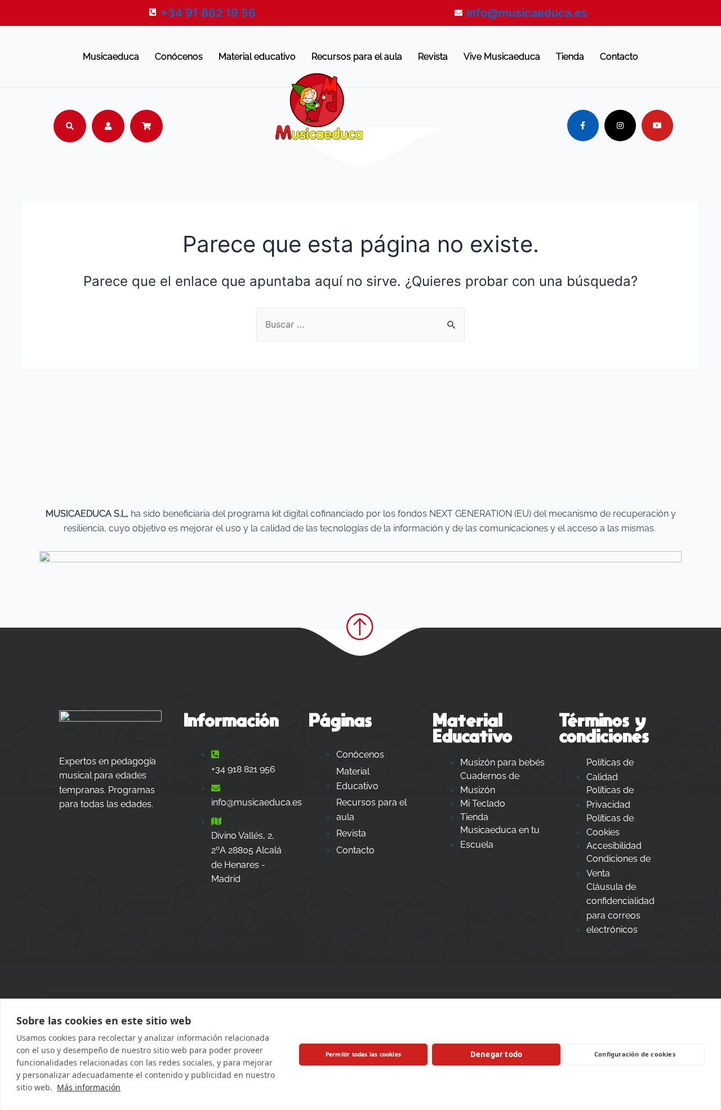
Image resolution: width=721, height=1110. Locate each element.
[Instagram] (620, 125)
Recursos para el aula (356, 56)
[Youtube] (657, 125)
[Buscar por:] (360, 324)
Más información (89, 1087)
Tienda (570, 56)
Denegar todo (496, 1054)
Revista (433, 56)
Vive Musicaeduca (502, 56)
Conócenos (179, 56)
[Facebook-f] (583, 125)
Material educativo (257, 56)
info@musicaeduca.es (527, 13)
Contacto (619, 56)
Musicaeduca (111, 56)
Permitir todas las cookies (363, 1054)
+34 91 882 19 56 (208, 13)
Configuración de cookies (634, 1054)
